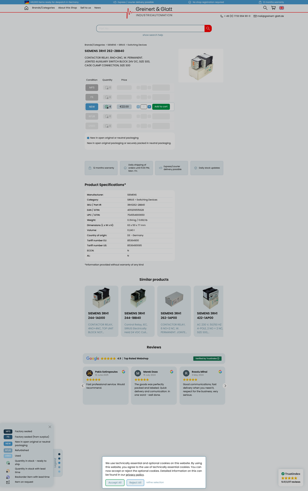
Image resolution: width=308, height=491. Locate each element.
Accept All (115, 482)
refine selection (155, 482)
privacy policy (135, 475)
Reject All (135, 482)
